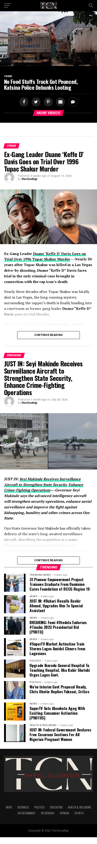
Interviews (47, 813)
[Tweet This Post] (35, 102)
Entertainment (27, 813)
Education (56, 807)
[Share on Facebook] (24, 102)
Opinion (64, 813)
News (9, 807)
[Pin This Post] (48, 102)
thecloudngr (29, 179)
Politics (39, 807)
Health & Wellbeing (79, 807)
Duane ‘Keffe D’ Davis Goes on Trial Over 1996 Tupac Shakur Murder (45, 256)
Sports (79, 813)
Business (23, 807)
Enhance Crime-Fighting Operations (43, 487)
